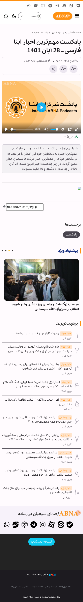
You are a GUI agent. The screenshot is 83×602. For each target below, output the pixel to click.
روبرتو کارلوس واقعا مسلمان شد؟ (43, 333)
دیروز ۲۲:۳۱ (66, 462)
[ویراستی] (15, 525)
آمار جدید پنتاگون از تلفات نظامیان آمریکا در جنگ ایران (38, 402)
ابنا (57, 16)
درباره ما (13, 586)
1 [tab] (12, 250)
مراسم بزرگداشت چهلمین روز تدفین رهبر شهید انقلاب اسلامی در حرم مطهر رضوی (38, 472)
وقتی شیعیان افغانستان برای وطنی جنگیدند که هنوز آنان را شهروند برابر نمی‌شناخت (38, 366)
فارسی (34, 16)
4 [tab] (2, 250)
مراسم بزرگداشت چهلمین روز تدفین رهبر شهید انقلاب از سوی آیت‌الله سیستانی (45, 306)
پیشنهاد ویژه (68, 250)
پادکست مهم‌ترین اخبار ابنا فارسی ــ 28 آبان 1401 (47, 46)
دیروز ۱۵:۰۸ (66, 391)
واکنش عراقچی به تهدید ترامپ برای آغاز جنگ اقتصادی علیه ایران (37, 490)
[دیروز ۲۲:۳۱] (41, 280)
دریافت (69, 137)
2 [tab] (9, 250)
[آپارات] (51, 525)
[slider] (21, 129)
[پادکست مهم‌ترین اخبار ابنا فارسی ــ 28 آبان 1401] (79, 188)
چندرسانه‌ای (58, 32)
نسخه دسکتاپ (41, 541)
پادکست (71, 234)
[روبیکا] (24, 525)
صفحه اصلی (74, 32)
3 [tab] (5, 250)
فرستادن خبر (51, 586)
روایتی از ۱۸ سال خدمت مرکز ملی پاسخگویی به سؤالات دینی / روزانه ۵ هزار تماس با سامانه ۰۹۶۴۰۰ (37, 437)
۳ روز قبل (67, 338)
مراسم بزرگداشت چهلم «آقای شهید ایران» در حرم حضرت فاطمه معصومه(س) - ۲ (37, 419)
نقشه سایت (37, 586)
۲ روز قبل (67, 409)
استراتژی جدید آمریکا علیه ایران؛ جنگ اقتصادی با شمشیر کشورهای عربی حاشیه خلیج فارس (37, 384)
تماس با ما (24, 586)
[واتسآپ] (6, 525)
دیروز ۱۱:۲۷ (66, 479)
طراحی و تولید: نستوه (38, 574)
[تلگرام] (33, 525)
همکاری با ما (65, 586)
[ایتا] (60, 525)
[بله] (69, 525)
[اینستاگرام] (42, 525)
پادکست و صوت (40, 32)
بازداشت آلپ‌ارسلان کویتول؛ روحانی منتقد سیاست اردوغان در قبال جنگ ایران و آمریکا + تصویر (39, 349)
